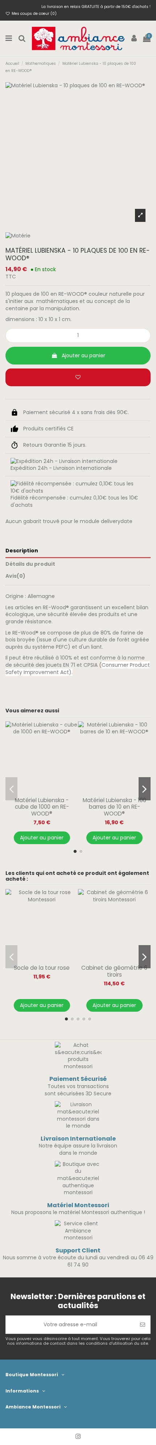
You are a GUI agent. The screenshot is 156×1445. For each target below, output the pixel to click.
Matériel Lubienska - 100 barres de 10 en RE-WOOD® (114, 806)
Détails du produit (30, 564)
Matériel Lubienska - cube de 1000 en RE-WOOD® (42, 806)
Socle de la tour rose (42, 968)
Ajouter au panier (83, 355)
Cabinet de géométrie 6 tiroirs (114, 971)
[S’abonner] (142, 1325)
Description (21, 550)
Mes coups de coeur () (34, 13)
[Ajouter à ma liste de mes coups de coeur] (78, 377)
